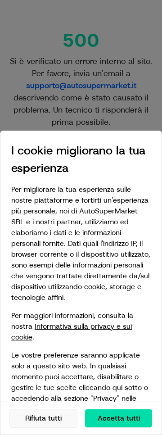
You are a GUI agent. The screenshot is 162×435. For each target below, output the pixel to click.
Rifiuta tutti (43, 418)
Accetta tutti (119, 418)
